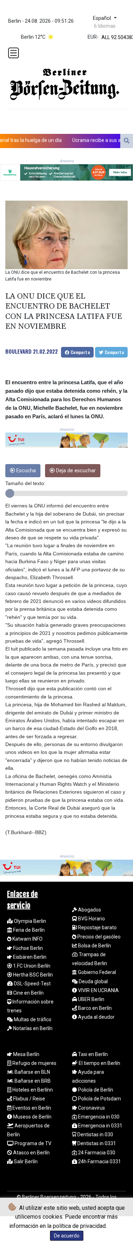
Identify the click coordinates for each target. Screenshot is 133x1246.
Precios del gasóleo (98, 937)
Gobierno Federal (96, 972)
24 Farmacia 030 (96, 1152)
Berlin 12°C (33, 37)
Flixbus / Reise (28, 1098)
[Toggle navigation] (13, 53)
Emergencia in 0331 (99, 1125)
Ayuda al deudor (96, 1017)
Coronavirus (91, 1108)
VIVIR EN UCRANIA (98, 990)
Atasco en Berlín (31, 1152)
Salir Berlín (25, 1161)
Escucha (25, 471)
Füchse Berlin (27, 948)
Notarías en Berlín (32, 1028)
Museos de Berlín (31, 1117)
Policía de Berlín (95, 1090)
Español (102, 18)
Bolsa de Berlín (94, 945)
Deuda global (93, 981)
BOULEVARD (18, 351)
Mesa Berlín (25, 1054)
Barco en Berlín (94, 1008)
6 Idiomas (105, 26)
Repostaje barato (97, 927)
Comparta (79, 352)
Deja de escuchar (75, 471)
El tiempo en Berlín (99, 1063)
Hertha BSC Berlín (32, 975)
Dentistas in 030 (94, 1134)
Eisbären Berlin (29, 957)
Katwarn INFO (27, 939)
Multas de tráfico (32, 1019)
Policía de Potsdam (99, 1098)
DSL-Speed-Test (32, 983)
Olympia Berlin (29, 921)
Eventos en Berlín (31, 1108)
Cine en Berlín (28, 993)
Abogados (89, 910)
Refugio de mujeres (33, 1063)
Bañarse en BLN (31, 1072)
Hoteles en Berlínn (32, 1090)
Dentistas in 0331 (96, 1143)
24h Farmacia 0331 (99, 1161)
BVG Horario (91, 918)
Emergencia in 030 (98, 1117)
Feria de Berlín (28, 930)
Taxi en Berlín (92, 1054)
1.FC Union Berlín (31, 966)
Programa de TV (32, 1143)
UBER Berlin (90, 999)
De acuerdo (66, 1236)
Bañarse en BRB (32, 1081)
